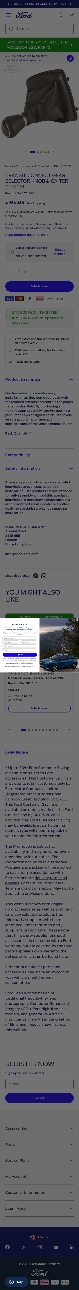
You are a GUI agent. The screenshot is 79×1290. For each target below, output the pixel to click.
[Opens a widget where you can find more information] (16, 1282)
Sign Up (20, 654)
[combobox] (19, 646)
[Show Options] (35, 646)
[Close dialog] (77, 619)
